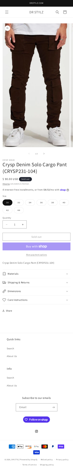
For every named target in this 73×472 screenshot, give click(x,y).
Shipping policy (47, 464)
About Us (12, 356)
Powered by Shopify (29, 459)
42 (9, 210)
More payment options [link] (36, 254)
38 (54, 203)
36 (43, 203)
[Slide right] (44, 153)
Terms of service (29, 464)
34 (32, 203)
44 (20, 210)
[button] (7, 12)
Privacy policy (62, 459)
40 (66, 203)
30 (9, 203)
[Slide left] (29, 153)
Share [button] (9, 310)
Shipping (6, 184)
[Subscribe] (53, 407)
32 (20, 203)
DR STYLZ (15, 459)
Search (10, 348)
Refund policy (47, 459)
